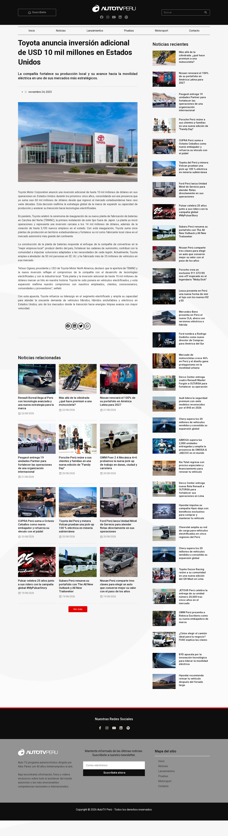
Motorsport (161, 30)
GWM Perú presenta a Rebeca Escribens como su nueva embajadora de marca (193, 617)
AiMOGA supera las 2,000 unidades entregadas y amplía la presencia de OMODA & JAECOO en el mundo (193, 446)
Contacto (194, 30)
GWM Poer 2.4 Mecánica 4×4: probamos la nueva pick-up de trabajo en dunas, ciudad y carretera (118, 463)
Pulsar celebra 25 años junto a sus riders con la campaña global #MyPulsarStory (36, 584)
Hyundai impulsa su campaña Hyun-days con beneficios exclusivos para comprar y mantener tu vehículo (193, 512)
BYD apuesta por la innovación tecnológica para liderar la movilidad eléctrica (193, 659)
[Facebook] (101, 17)
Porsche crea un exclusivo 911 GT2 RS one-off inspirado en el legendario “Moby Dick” (193, 274)
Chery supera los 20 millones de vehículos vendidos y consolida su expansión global (193, 423)
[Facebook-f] (100, 728)
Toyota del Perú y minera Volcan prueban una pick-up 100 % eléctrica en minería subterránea (76, 526)
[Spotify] (126, 17)
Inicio (32, 30)
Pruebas (129, 30)
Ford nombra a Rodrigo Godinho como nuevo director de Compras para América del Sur (192, 338)
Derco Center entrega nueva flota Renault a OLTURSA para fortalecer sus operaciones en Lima (192, 490)
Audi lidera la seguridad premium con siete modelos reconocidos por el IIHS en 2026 (193, 403)
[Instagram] (107, 17)
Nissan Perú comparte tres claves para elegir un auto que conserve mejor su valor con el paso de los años (118, 586)
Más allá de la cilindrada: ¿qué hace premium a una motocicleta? (75, 401)
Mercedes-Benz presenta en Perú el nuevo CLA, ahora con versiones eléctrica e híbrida (192, 318)
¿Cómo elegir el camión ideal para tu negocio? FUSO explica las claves (193, 636)
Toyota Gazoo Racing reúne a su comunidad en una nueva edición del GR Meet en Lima (192, 574)
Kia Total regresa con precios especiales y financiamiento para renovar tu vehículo (191, 467)
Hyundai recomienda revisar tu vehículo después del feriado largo (191, 680)
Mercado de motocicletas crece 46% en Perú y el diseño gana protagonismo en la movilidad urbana (193, 361)
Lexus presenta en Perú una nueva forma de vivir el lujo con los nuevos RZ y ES (194, 295)
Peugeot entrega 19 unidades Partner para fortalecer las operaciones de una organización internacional (35, 464)
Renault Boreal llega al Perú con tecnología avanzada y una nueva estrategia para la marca (36, 403)
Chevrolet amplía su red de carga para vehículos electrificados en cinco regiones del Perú (193, 532)
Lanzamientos (95, 30)
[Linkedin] (120, 17)
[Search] (205, 12)
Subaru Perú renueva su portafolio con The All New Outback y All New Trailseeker (76, 586)
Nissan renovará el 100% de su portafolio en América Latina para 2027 (117, 401)
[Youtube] (114, 17)
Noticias (61, 30)
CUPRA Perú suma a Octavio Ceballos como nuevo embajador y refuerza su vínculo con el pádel (36, 526)
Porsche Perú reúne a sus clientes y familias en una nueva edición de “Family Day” (75, 463)
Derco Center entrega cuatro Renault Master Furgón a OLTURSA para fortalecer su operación (193, 382)
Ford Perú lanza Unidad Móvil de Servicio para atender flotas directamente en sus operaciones (118, 526)
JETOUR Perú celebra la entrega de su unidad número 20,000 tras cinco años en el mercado (193, 597)
